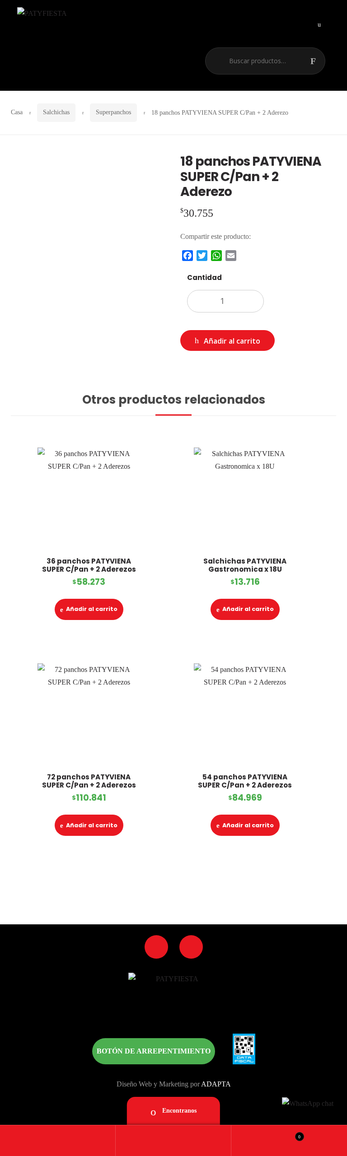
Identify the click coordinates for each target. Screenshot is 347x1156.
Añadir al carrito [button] (91, 609)
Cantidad (204, 277)
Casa (17, 112)
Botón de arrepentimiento (154, 1051)
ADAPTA (216, 1084)
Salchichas (56, 112)
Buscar (317, 61)
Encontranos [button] (178, 1110)
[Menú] (319, 24)
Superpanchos (113, 112)
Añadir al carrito (232, 341)
